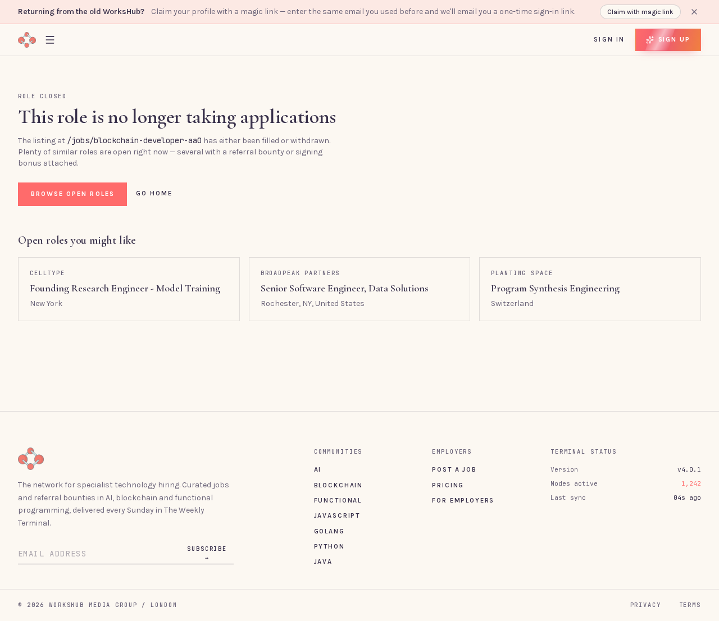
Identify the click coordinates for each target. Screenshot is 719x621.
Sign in (609, 39)
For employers (463, 500)
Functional (338, 500)
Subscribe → (207, 553)
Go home (154, 193)
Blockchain (338, 485)
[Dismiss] (694, 12)
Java (323, 561)
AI (318, 469)
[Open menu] (50, 39)
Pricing (448, 485)
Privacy (645, 605)
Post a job (454, 469)
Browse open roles (73, 194)
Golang (329, 531)
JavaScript (337, 515)
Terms (690, 605)
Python (329, 546)
